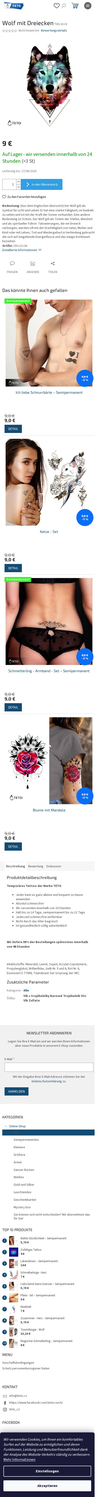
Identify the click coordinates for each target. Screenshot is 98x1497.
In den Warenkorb (45, 184)
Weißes (19, 1177)
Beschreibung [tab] (15, 866)
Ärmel (18, 1162)
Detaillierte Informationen (19, 250)
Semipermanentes (26, 1140)
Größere (19, 1155)
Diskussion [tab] (53, 866)
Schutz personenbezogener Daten (25, 1368)
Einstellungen (47, 1471)
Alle (26, 990)
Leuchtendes (22, 1192)
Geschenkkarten (25, 1200)
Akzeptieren (47, 1485)
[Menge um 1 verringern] (18, 187)
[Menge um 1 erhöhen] (18, 181)
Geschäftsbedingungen (18, 1363)
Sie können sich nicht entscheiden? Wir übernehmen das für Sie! (52, 1216)
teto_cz (14, 1409)
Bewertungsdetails (54, 31)
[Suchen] (63, 5)
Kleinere (19, 1147)
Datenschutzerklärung (47, 1081)
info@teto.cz (18, 1396)
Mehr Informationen (19, 1459)
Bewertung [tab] (35, 866)
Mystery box (22, 1207)
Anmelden (16, 1091)
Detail (13, 429)
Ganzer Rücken (24, 1170)
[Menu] (87, 5)
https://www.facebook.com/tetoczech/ (36, 1402)
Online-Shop (17, 1126)
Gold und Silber (24, 1184)
